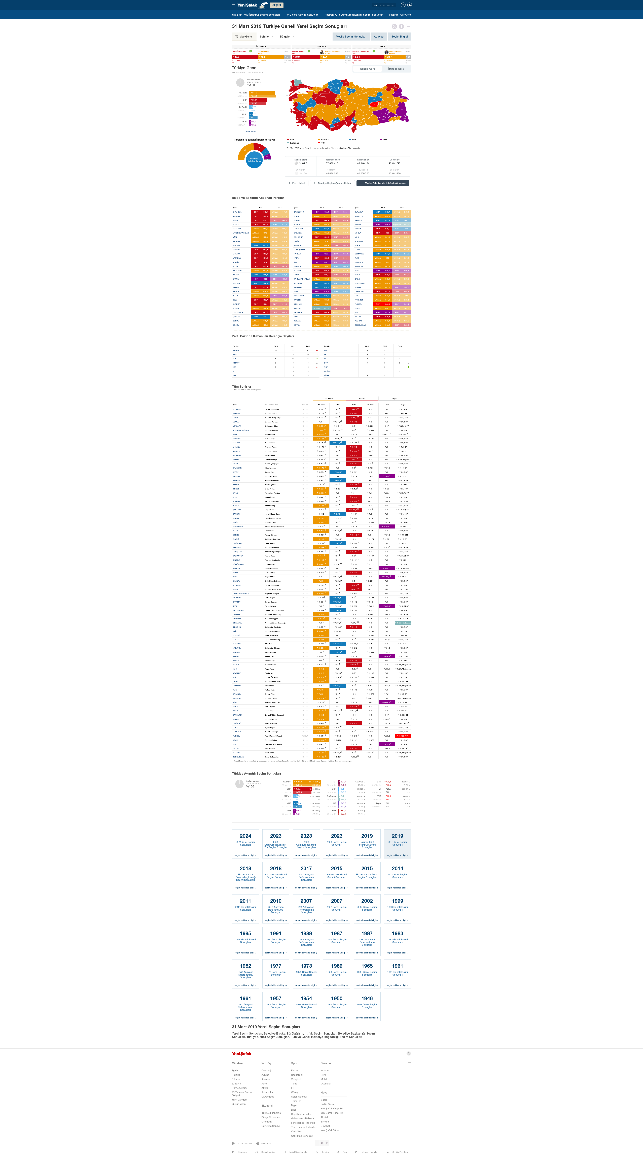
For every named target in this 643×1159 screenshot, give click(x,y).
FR (388, 5)
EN (380, 5)
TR (375, 5)
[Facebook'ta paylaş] (402, 26)
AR (384, 5)
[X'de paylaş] (395, 26)
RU (392, 5)
